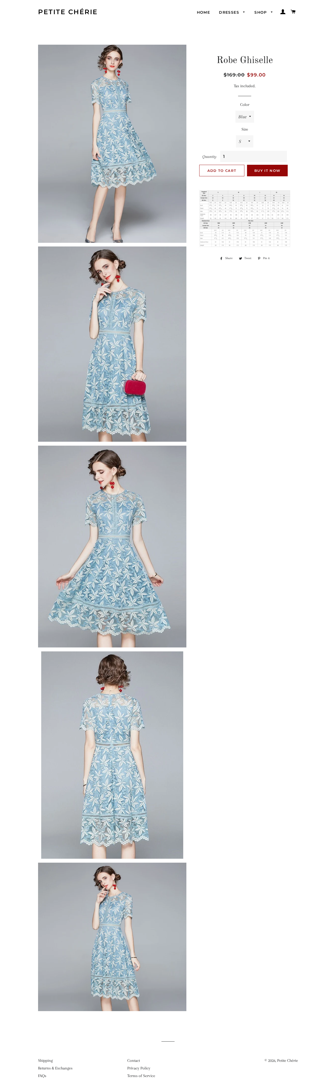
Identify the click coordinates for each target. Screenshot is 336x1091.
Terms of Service (141, 1075)
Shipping (45, 1060)
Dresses (229, 12)
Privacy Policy (138, 1068)
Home (203, 12)
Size (245, 129)
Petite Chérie (68, 12)
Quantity (209, 156)
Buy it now (267, 170)
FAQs (42, 1075)
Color (244, 104)
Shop (261, 12)
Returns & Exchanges (55, 1068)
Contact (133, 1060)
